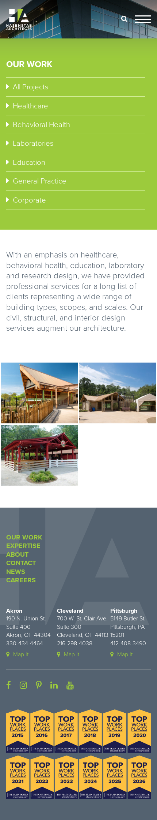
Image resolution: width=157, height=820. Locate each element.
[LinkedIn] (54, 685)
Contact (21, 563)
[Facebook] (8, 685)
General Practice (39, 181)
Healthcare (30, 106)
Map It (20, 654)
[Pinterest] (39, 685)
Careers (21, 580)
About (17, 554)
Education (29, 162)
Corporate (29, 200)
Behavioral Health (41, 124)
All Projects (30, 87)
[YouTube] (70, 685)
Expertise (23, 546)
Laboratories (33, 143)
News (15, 572)
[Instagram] (23, 685)
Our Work (24, 537)
